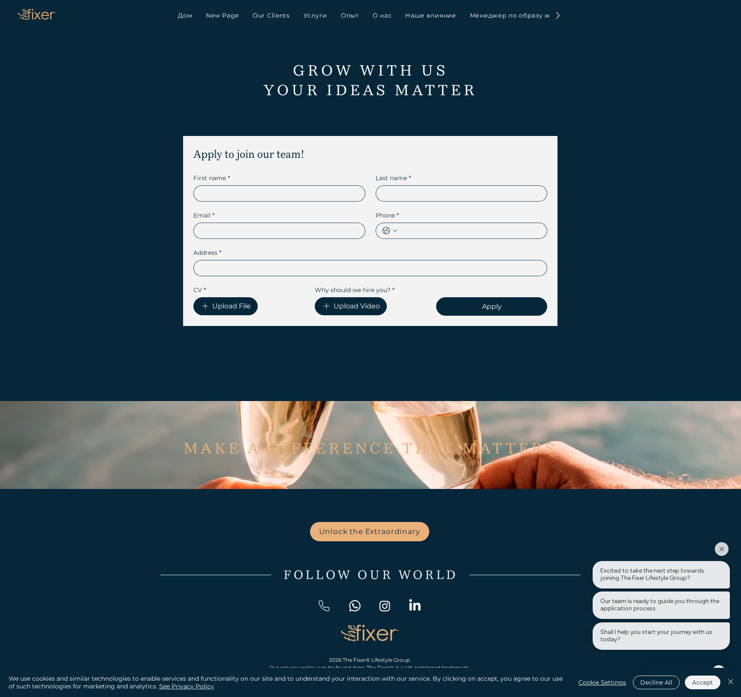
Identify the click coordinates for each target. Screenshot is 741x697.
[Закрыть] (731, 682)
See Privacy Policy (186, 686)
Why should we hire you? (355, 290)
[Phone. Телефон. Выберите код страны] (389, 231)
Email (203, 215)
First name (211, 178)
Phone (387, 215)
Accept (702, 682)
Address (207, 252)
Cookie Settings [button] (602, 682)
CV (199, 290)
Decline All (656, 682)
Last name (393, 178)
